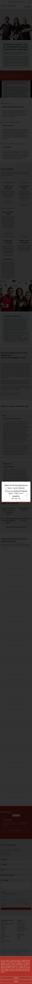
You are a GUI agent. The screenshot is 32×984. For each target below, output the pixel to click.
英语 (16, 498)
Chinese (21, 493)
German (11, 493)
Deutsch (10, 488)
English (16, 493)
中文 (19, 498)
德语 (13, 498)
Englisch (15, 488)
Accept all (16, 978)
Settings (16, 981)
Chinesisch (21, 488)
